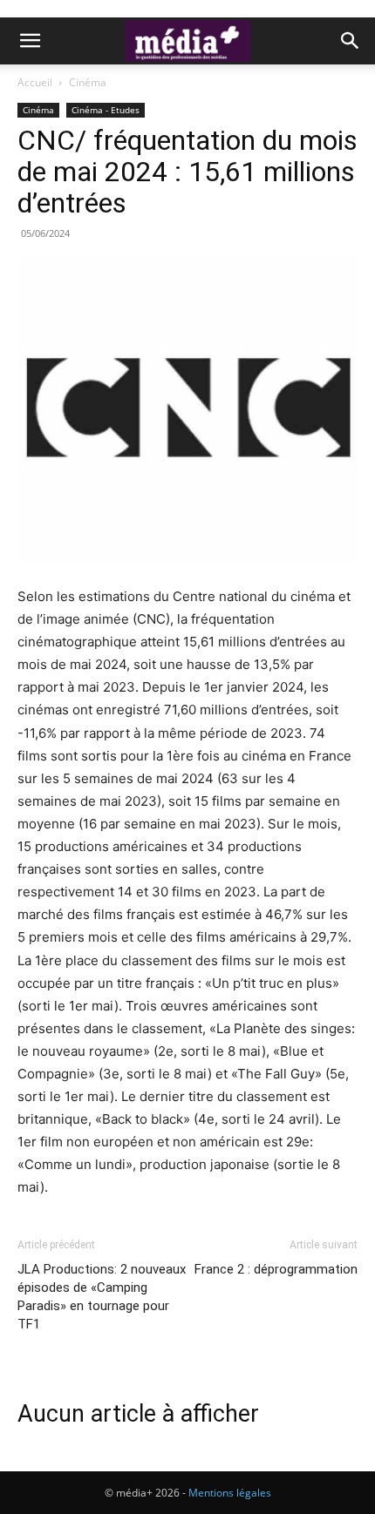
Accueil (34, 82)
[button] (30, 40)
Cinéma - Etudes (106, 110)
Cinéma (87, 82)
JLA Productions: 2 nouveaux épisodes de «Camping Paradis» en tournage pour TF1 (101, 1296)
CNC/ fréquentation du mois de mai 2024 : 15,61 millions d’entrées (187, 172)
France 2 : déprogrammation (276, 1269)
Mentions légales (229, 1492)
